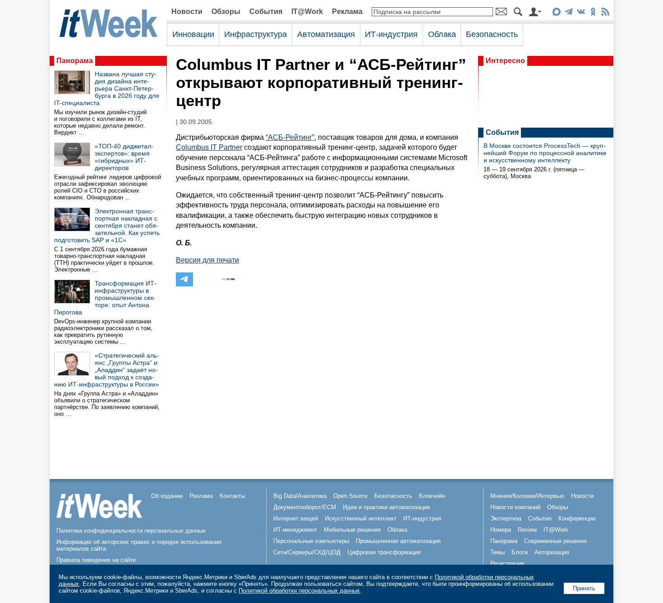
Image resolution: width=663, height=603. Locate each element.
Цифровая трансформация (384, 552)
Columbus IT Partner (209, 147)
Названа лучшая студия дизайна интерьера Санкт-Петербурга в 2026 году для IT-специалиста (106, 88)
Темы (497, 552)
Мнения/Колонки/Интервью (527, 496)
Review (527, 529)
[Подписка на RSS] (605, 13)
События (265, 11)
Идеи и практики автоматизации (386, 507)
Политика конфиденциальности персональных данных (131, 530)
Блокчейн (432, 496)
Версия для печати (207, 260)
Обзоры (226, 11)
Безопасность (492, 34)
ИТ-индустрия (391, 34)
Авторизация (551, 552)
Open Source (350, 496)
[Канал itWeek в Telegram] (568, 13)
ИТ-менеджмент (295, 529)
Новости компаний (515, 507)
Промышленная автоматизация (398, 541)
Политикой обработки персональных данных (299, 590)
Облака (442, 34)
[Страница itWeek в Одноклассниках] (593, 13)
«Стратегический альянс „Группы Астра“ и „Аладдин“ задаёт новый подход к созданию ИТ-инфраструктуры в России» (106, 370)
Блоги (519, 552)
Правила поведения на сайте (96, 560)
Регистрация (507, 563)
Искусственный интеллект (360, 518)
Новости (187, 11)
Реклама (347, 11)
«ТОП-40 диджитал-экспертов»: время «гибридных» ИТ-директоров (124, 157)
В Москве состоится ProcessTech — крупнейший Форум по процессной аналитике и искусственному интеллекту (545, 153)
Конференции (576, 518)
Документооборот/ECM (304, 507)
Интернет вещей (295, 518)
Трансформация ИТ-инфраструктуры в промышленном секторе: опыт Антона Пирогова (105, 298)
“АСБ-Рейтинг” (290, 137)
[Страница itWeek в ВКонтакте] (581, 13)
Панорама (74, 60)
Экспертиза (505, 518)
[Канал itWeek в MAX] (556, 13)
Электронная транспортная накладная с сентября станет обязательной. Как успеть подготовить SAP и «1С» (107, 225)
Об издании (167, 496)
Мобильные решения (352, 529)
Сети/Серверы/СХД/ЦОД (307, 552)
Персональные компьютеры (311, 541)
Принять (584, 588)
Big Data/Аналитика (300, 496)
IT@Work (307, 11)
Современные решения (555, 541)
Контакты (232, 496)
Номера (500, 529)
